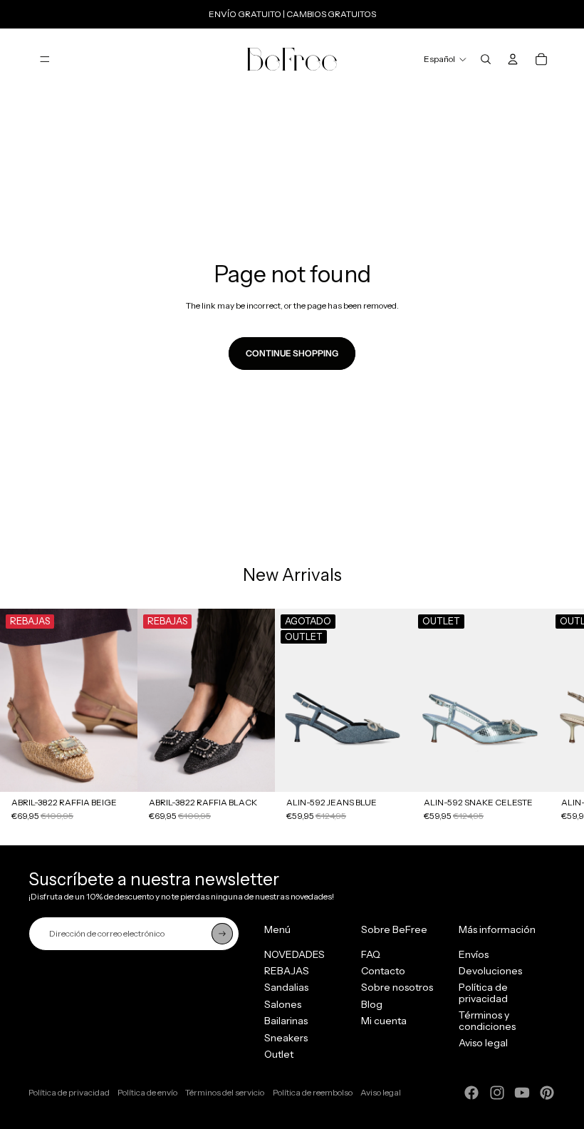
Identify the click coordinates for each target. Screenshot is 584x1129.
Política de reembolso (313, 1092)
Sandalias (286, 987)
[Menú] (44, 59)
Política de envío (147, 1092)
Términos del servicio (224, 1092)
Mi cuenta (384, 1020)
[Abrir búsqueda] (485, 59)
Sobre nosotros (397, 987)
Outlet (278, 1054)
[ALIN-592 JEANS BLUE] (343, 700)
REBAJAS (286, 970)
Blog (371, 1004)
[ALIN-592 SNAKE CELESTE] (481, 700)
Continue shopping (292, 353)
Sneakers (286, 1037)
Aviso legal (483, 1042)
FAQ (370, 954)
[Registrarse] (222, 933)
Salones (282, 1004)
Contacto (383, 970)
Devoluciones (490, 970)
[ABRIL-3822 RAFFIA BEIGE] (68, 700)
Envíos (474, 954)
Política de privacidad (483, 992)
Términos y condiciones (487, 1020)
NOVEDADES (294, 954)
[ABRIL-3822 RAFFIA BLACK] (206, 700)
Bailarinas (286, 1020)
